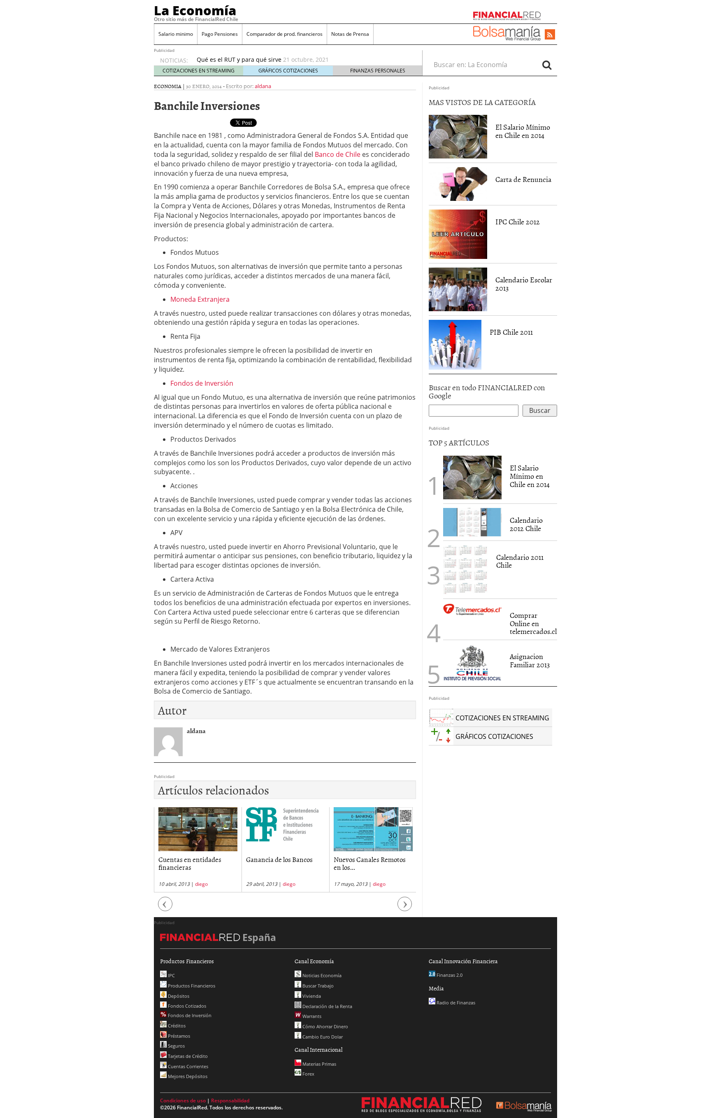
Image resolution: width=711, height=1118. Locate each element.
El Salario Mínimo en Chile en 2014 (522, 131)
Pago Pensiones (220, 33)
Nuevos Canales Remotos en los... (370, 863)
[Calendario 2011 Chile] (465, 568)
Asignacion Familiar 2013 (530, 660)
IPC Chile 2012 (517, 221)
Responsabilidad (230, 1100)
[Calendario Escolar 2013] (458, 288)
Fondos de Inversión (201, 383)
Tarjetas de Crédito (187, 1056)
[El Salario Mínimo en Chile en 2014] (458, 136)
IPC (171, 975)
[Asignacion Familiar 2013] (472, 662)
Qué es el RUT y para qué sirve (239, 59)
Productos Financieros (191, 986)
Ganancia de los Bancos (279, 859)
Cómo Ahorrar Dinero (324, 1026)
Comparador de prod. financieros (284, 33)
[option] (301, 59)
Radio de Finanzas (455, 1002)
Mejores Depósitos (187, 1076)
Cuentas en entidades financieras (189, 863)
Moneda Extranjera (200, 299)
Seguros (176, 1046)
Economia (167, 86)
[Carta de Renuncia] (458, 183)
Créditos (176, 1026)
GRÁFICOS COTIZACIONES (288, 70)
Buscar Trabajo (317, 986)
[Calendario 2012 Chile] (472, 521)
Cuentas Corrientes (187, 1066)
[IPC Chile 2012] (458, 233)
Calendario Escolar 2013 (523, 283)
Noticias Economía (321, 975)
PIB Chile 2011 (511, 332)
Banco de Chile (337, 154)
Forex (307, 1074)
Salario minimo (175, 33)
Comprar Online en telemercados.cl (533, 623)
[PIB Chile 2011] (455, 344)
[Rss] (550, 35)
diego (201, 883)
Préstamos (178, 1036)
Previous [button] (165, 908)
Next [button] (404, 908)
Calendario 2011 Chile (520, 561)
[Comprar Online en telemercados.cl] (472, 609)
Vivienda (311, 996)
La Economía (195, 10)
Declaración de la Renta (326, 1006)
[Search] (546, 65)
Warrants (311, 1016)
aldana (263, 86)
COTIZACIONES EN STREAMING (199, 70)
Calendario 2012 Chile (526, 524)
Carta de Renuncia (523, 179)
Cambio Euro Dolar (322, 1037)
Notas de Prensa (350, 33)
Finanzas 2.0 (448, 975)
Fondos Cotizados (186, 1006)
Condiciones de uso (183, 1100)
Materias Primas (318, 1064)
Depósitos (178, 996)
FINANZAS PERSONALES (377, 70)
